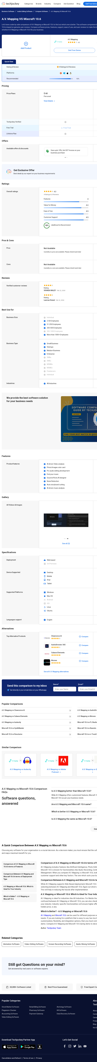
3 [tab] (67, 538)
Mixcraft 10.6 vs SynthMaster (13, 728)
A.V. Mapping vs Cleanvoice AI (13, 710)
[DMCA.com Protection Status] (39, 1048)
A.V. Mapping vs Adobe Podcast (56, 770)
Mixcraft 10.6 (60, 915)
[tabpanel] (66, 151)
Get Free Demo (74, 50)
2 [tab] (67, 156)
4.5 (87, 211)
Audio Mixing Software (85, 944)
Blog (78, 4)
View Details (48, 101)
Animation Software (11, 944)
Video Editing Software (34, 944)
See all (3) (66, 543)
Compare (57, 4)
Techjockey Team (54, 928)
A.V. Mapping (73, 39)
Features (47, 199)
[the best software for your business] (10, 5)
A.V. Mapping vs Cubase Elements (15, 716)
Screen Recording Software (59, 944)
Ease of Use (48, 211)
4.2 (87, 205)
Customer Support (51, 217)
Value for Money (50, 205)
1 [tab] (65, 156)
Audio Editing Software (24, 11)
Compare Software (41, 11)
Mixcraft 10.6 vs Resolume (12, 734)
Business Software (8, 11)
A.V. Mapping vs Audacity (11, 722)
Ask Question (69, 4)
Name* (56, 684)
